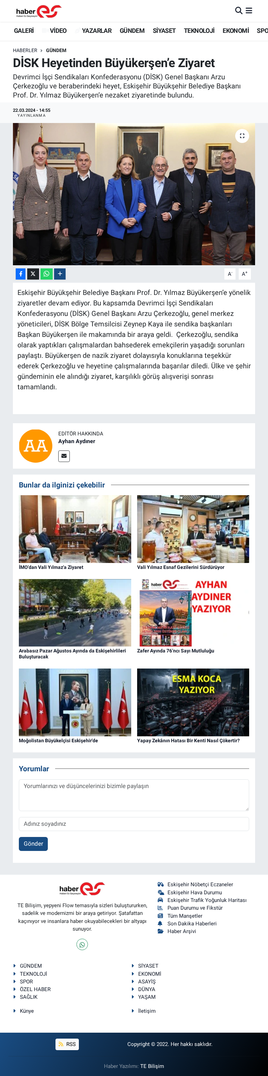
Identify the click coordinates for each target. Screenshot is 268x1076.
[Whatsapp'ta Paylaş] (46, 274)
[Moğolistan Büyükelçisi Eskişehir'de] (75, 701)
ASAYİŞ (147, 981)
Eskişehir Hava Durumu (195, 892)
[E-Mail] (64, 456)
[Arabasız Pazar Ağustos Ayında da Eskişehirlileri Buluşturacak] (75, 612)
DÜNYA (146, 989)
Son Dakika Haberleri (192, 923)
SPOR (26, 981)
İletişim (147, 1011)
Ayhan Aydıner (76, 441)
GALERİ (23, 30)
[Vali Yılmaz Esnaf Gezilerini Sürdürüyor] (193, 528)
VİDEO (57, 30)
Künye (27, 1011)
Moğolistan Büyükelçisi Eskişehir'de (58, 740)
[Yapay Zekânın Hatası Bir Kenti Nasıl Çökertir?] (193, 701)
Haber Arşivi (182, 931)
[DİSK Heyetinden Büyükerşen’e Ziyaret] (134, 194)
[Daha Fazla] (60, 274)
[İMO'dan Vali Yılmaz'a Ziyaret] (75, 528)
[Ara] (239, 10)
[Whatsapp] (82, 944)
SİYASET (164, 30)
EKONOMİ (236, 30)
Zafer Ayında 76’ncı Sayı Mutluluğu (175, 650)
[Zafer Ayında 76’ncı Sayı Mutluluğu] (193, 612)
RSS (70, 1044)
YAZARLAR (96, 30)
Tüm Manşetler (185, 916)
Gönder (33, 843)
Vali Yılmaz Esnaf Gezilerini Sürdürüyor (180, 567)
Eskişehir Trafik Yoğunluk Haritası (207, 900)
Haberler (25, 50)
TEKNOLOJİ (199, 30)
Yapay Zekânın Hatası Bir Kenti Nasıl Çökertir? (188, 740)
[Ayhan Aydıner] (35, 445)
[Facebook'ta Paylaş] (20, 274)
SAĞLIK (28, 997)
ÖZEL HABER (35, 989)
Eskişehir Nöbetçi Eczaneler (200, 884)
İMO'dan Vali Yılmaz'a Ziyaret (51, 567)
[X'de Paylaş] (33, 274)
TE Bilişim (152, 1066)
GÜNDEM (132, 30)
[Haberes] (39, 10)
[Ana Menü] (249, 10)
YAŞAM (147, 997)
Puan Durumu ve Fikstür (195, 908)
